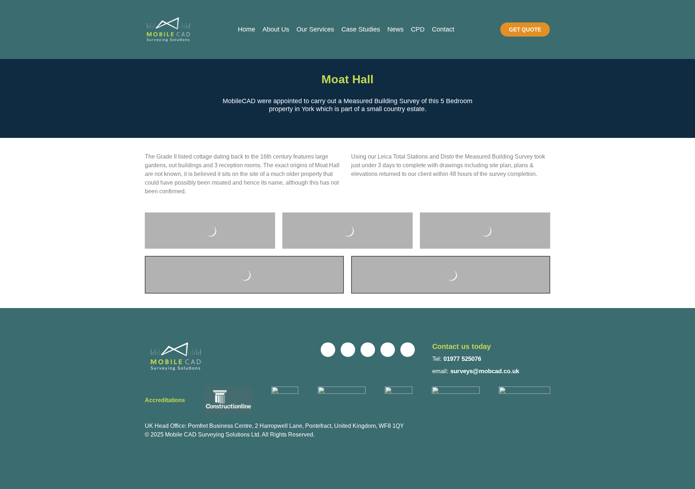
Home (246, 29)
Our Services (315, 29)
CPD (418, 29)
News (395, 29)
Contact (443, 29)
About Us (275, 29)
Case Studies (360, 29)
